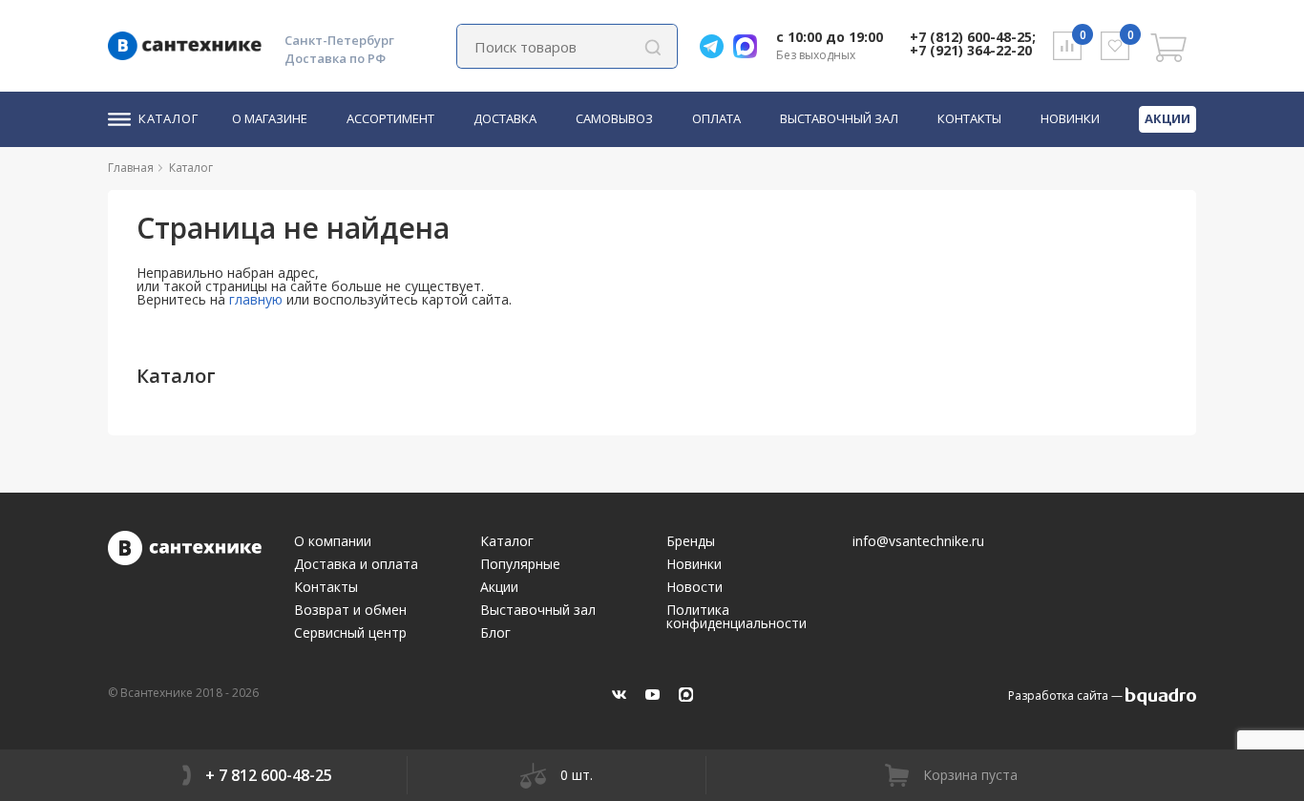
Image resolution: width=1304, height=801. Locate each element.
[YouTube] (652, 694)
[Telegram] (716, 46)
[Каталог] (220, 167)
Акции (1167, 118)
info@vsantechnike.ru (918, 541)
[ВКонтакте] (619, 694)
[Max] (750, 46)
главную (256, 299)
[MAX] (686, 694)
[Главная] (161, 167)
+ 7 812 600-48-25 (268, 775)
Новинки (1070, 119)
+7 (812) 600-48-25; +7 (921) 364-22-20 (973, 43)
